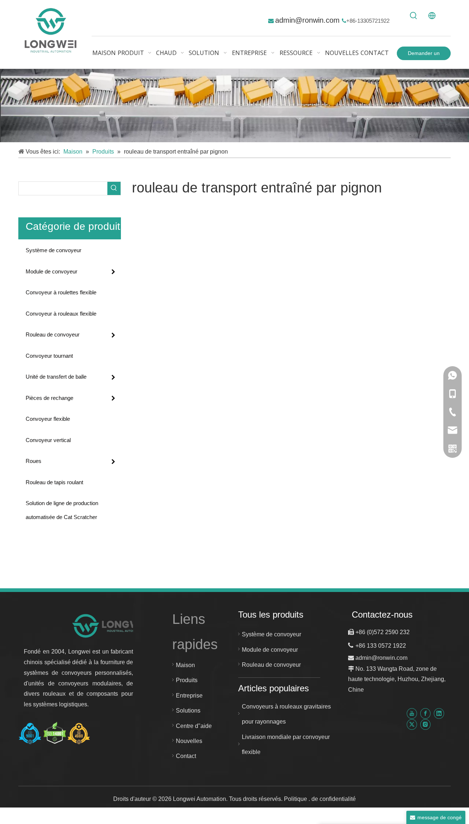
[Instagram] (425, 724)
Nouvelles (189, 741)
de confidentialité (333, 799)
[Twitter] (412, 724)
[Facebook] (425, 713)
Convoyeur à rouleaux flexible (61, 313)
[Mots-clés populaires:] (413, 15)
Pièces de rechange (49, 398)
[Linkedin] (439, 713)
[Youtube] (412, 713)
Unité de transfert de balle (56, 377)
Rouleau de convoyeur (53, 334)
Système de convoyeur (53, 250)
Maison (185, 665)
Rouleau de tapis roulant (54, 482)
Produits (186, 680)
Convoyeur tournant (49, 356)
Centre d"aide (194, 726)
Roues (33, 461)
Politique (296, 799)
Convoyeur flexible (48, 419)
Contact (186, 756)
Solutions (188, 710)
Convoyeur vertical (48, 440)
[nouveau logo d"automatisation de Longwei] (111, 625)
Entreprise (189, 695)
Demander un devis (424, 55)
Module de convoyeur (51, 271)
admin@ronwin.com (308, 20)
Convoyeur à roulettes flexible (61, 292)
